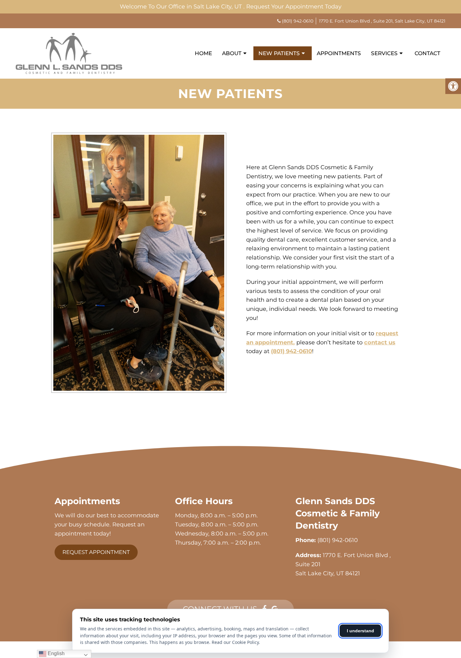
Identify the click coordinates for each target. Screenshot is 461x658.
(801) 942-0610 (297, 21)
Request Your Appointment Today (294, 6)
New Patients (279, 53)
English (55, 653)
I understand (360, 630)
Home (203, 53)
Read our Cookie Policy (235, 642)
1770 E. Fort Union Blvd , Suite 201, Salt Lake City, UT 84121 (382, 21)
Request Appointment (96, 552)
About (231, 53)
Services (384, 53)
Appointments (339, 53)
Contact (427, 53)
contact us (379, 342)
